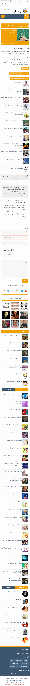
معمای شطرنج (9, 195)
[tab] (8, 389)
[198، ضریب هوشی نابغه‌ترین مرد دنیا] (15, 324)
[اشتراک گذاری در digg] (2, 43)
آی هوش (24, 193)
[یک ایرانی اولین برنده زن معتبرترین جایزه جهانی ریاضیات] (24, 324)
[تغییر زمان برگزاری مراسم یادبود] (24, 315)
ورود (2, 10)
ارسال (25, 281)
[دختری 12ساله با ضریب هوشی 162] (6, 324)
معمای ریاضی (17, 195)
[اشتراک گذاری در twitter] (11, 43)
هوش (14, 193)
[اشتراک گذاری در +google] (8, 43)
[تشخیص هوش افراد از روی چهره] (15, 306)
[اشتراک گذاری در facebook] (14, 43)
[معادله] (6, 306)
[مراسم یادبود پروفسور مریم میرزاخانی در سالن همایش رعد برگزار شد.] (15, 315)
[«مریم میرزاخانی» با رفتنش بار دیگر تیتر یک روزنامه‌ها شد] (6, 315)
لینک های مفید (21, 682)
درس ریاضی (18, 74)
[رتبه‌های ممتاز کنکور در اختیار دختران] (24, 306)
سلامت (9, 678)
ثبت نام (8, 10)
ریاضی (10, 193)
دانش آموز (12, 74)
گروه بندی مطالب (13, 682)
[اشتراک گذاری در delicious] (5, 43)
